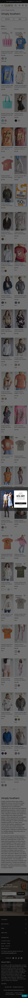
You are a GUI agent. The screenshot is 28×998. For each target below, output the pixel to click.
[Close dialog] (26, 491)
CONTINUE (20, 503)
